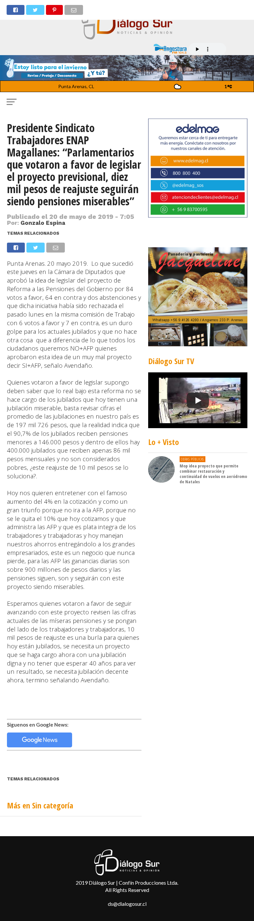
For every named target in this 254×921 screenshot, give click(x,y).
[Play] (198, 400)
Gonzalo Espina (43, 223)
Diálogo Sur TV (171, 361)
